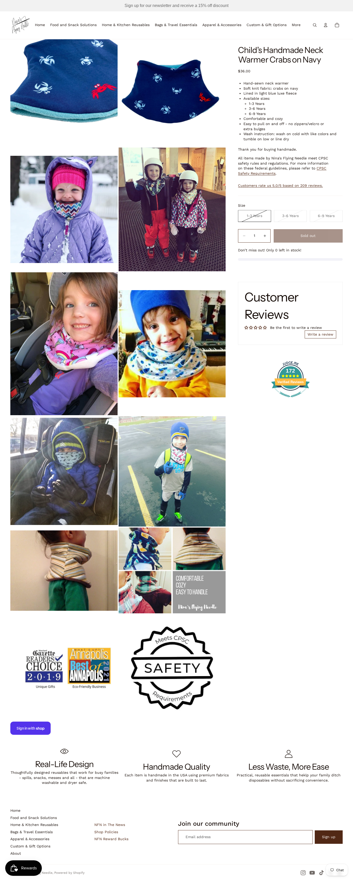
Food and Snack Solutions (33, 818)
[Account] (325, 25)
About (15, 853)
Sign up (328, 837)
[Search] (314, 25)
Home (15, 810)
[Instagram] (303, 873)
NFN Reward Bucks (111, 839)
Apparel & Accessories (29, 839)
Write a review (320, 334)
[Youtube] (312, 873)
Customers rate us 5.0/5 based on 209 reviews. (280, 185)
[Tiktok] (321, 873)
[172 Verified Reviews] (290, 400)
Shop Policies (106, 832)
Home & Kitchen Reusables (34, 825)
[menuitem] (296, 25)
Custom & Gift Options (30, 846)
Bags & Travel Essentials (31, 832)
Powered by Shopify (69, 873)
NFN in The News (109, 825)
